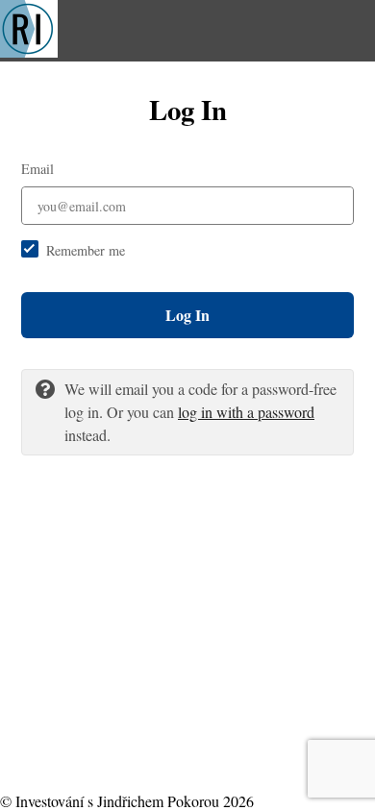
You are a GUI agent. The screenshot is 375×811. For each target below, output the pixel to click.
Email (37, 169)
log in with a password (246, 412)
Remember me (85, 250)
